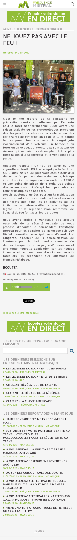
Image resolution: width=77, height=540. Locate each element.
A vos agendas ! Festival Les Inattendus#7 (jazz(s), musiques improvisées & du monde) (36, 497)
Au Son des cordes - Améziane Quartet (35, 472)
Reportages (23, 28)
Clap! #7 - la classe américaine (29, 401)
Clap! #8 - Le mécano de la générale (33, 393)
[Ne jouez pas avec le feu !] (38, 62)
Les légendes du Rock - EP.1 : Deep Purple (36, 368)
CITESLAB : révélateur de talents (31, 384)
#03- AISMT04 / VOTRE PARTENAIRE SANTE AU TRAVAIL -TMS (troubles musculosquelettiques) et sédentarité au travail (36, 436)
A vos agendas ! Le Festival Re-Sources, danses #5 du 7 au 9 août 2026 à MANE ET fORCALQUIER (34, 484)
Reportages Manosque (48, 28)
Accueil (8, 28)
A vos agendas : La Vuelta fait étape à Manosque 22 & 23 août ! (34, 451)
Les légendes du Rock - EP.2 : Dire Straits (36, 376)
